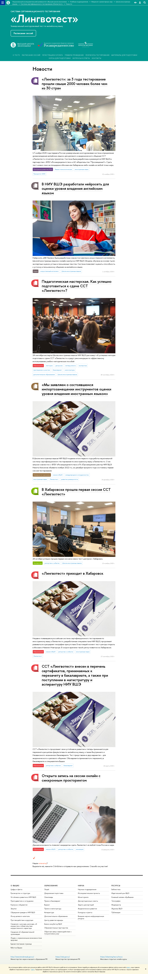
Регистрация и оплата (52, 55)
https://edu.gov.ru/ (63, 957)
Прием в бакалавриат (52, 901)
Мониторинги (83, 897)
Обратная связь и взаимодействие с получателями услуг (57, 933)
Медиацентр (116, 905)
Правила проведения (74, 55)
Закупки (14, 909)
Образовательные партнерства (56, 928)
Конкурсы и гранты (85, 912)
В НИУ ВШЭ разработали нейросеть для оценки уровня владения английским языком (75, 188)
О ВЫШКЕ (15, 885)
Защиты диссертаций (86, 905)
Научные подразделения (87, 889)
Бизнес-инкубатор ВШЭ (53, 924)
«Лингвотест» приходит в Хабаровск (72, 573)
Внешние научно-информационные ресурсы (91, 917)
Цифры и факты (16, 889)
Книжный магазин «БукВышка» (122, 897)
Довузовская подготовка (53, 893)
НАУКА (81, 885)
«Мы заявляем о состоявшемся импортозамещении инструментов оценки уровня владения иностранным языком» (76, 389)
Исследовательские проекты (89, 893)
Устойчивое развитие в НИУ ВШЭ (23, 897)
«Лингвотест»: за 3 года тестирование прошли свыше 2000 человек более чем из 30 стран (74, 84)
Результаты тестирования (97, 55)
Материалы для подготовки (124, 55)
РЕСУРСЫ (115, 885)
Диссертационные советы (88, 901)
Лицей (46, 889)
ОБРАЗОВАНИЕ (51, 885)
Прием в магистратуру (52, 909)
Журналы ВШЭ (116, 909)
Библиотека (115, 889)
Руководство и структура (20, 893)
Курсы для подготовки (60, 58)
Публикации (115, 912)
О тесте (16, 55)
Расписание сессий (23, 33)
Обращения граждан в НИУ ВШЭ (23, 912)
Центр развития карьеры (53, 920)
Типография (115, 901)
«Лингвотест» (44, 18)
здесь (128, 967)
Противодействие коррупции (22, 920)
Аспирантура (49, 912)
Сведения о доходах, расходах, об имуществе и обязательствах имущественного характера (24, 926)
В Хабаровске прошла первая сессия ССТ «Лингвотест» (76, 491)
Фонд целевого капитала (20, 916)
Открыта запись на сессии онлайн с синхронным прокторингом (71, 778)
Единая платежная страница (21, 944)
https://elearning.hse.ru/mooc (111, 957)
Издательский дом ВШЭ (120, 893)
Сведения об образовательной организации (22, 933)
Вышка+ (47, 905)
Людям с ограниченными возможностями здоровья (26, 939)
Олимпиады (48, 897)
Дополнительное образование (56, 916)
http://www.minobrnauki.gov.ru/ (22, 957)
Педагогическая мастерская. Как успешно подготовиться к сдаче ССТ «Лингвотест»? (76, 286)
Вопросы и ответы (81, 58)
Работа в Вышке (16, 948)
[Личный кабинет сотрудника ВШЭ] (140, 2)
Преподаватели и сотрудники (22, 901)
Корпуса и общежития (19, 905)
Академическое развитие (87, 909)
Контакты (96, 58)
